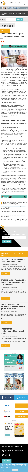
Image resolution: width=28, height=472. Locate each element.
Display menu (1, 3)
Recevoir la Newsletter (14, 394)
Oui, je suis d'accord (6, 470)
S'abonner (7, 241)
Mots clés (2, 19)
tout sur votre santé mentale (21, 405)
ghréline (24, 74)
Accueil (2, 12)
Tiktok (10, 25)
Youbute (13, 25)
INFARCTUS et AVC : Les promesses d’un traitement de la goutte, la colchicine (13, 307)
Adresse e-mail (6, 235)
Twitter (5, 25)
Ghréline (7, 208)
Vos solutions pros (21, 416)
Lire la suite (5, 273)
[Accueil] (4, 3)
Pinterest (7, 25)
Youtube (26, 219)
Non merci (14, 470)
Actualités (7, 12)
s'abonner (7, 460)
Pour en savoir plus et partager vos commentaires (13, 211)
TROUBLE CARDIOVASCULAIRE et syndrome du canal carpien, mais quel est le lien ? (13, 282)
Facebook (2, 25)
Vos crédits (21, 411)
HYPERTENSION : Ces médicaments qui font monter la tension (13, 331)
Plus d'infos (7, 467)
